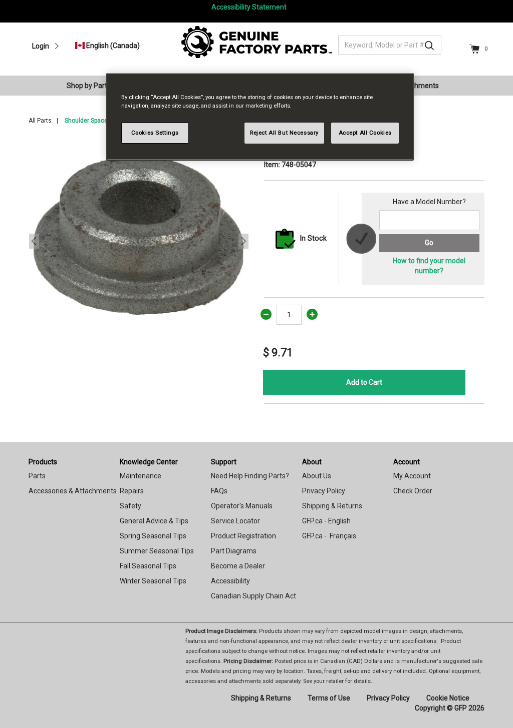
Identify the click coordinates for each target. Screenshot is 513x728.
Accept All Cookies (365, 132)
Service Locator (235, 521)
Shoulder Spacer (87, 120)
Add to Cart (364, 382)
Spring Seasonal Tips (153, 536)
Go (429, 243)
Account (406, 462)
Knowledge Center (149, 462)
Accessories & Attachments (73, 491)
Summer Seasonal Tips (157, 551)
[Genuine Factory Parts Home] (256, 42)
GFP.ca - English (326, 521)
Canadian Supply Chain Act (253, 596)
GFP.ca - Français (329, 536)
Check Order (412, 491)
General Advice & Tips (154, 521)
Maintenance (140, 476)
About (312, 462)
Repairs (132, 491)
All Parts (40, 120)
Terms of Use (329, 698)
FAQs (219, 491)
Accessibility (230, 581)
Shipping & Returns (332, 506)
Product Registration (243, 536)
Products (43, 462)
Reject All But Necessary (284, 132)
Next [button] (243, 241)
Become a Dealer (238, 566)
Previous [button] (34, 241)
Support (223, 462)
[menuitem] (100, 86)
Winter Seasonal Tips (153, 581)
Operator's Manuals (242, 506)
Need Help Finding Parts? (250, 476)
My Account (412, 476)
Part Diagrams (233, 551)
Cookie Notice (447, 698)
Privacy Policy (323, 491)
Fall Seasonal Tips (148, 566)
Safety (130, 506)
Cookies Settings (155, 132)
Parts (37, 476)
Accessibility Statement (249, 7)
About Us (316, 476)
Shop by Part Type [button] (96, 86)
